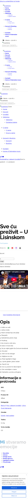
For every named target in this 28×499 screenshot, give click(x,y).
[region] (14, 486)
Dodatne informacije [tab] (13, 315)
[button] (1, 96)
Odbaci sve (14, 495)
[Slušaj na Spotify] (8, 247)
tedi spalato (10, 415)
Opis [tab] (4, 315)
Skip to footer (15, 1)
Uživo (24, 405)
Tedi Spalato (4, 243)
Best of (3, 405)
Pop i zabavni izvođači (13, 159)
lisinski (3, 415)
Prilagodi (14, 491)
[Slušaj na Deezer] (16, 247)
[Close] (26, 475)
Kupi (2, 261)
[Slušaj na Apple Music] (20, 247)
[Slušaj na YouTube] (12, 247)
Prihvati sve (14, 487)
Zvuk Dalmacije (6, 408)
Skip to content (5, 1)
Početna (3, 159)
